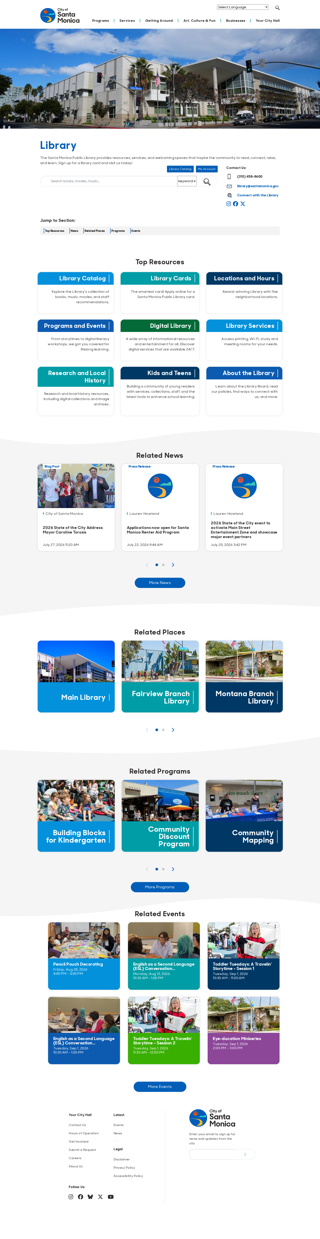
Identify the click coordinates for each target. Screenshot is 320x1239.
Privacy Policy (124, 1168)
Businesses (235, 20)
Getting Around (159, 20)
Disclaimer (122, 1159)
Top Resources (54, 231)
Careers (75, 1158)
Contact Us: (236, 168)
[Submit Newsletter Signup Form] (245, 1154)
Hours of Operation (84, 1133)
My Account (207, 169)
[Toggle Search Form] (277, 8)
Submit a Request (82, 1150)
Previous (147, 565)
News (74, 231)
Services (127, 20)
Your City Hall (268, 20)
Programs (100, 20)
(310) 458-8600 (250, 176)
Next (173, 565)
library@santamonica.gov (258, 186)
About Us (76, 1166)
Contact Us (77, 1125)
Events (135, 231)
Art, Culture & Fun (200, 20)
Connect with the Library (258, 195)
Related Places (95, 231)
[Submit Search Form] (281, 13)
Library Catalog (180, 169)
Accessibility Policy (128, 1176)
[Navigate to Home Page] (59, 18)
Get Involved (78, 1141)
